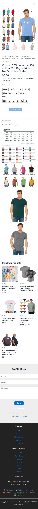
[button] (32, 12)
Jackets (19, 462)
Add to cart (15, 109)
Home (4, 56)
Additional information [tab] (10, 125)
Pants (19, 469)
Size (4, 97)
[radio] (5, 89)
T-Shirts (17, 56)
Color (4, 85)
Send (19, 403)
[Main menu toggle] (34, 4)
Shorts (19, 465)
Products (10, 56)
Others (19, 472)
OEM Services (19, 437)
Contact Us (19, 443)
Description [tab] (6, 121)
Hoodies (19, 459)
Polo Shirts (19, 456)
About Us (19, 440)
